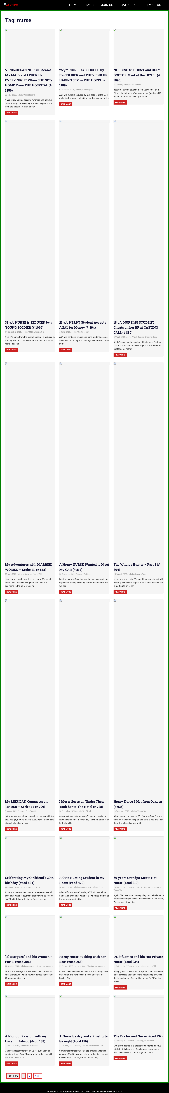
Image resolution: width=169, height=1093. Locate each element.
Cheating (148, 337)
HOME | (50, 1091)
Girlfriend (87, 811)
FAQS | (57, 1091)
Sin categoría (29, 95)
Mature (147, 887)
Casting (81, 332)
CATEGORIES (130, 5)
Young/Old (39, 332)
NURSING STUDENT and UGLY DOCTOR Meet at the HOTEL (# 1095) (137, 75)
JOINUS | (63, 1091)
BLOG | (70, 1091)
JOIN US (107, 5)
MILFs (31, 332)
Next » (38, 1076)
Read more (11, 113)
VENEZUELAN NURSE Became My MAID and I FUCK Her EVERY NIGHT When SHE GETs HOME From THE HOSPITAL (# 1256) (29, 80)
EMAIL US (154, 5)
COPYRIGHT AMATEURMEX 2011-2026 (105, 1091)
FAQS (89, 5)
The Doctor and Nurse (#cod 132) (138, 1036)
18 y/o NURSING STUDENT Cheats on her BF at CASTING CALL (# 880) (136, 327)
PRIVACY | (77, 1091)
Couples (83, 887)
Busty (84, 966)
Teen (87, 332)
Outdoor (87, 574)
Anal (135, 337)
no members (93, 887)
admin (20, 95)
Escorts (138, 574)
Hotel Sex (140, 887)
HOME (73, 5)
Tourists (33, 811)
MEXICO (85, 1091)
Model (138, 85)
